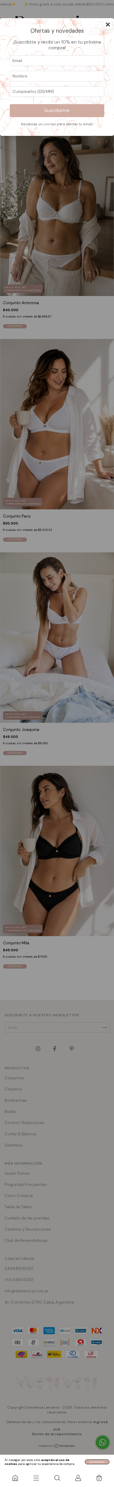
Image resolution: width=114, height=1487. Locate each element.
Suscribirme (57, 110)
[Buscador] (57, 1477)
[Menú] (36, 1477)
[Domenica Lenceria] (15, 1477)
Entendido (97, 1461)
